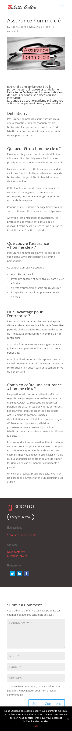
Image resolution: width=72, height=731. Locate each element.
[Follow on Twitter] (12, 573)
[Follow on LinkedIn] (19, 573)
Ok (36, 725)
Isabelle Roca (18, 27)
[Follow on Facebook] (26, 573)
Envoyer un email (20, 517)
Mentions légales (17, 556)
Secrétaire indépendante (21, 535)
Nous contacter (16, 552)
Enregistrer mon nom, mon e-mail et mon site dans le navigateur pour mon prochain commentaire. (33, 690)
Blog (47, 27)
